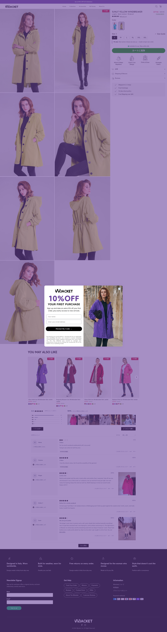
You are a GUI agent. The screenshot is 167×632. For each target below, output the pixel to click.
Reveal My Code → (64, 329)
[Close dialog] (119, 289)
